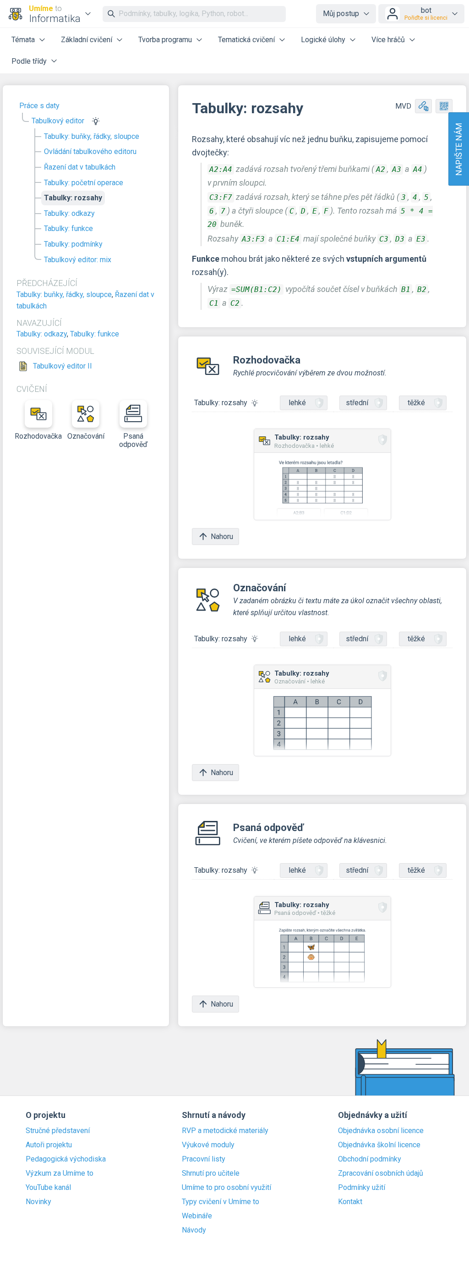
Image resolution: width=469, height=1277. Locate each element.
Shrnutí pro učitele (211, 1173)
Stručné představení (58, 1131)
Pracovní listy (203, 1159)
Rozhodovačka (38, 436)
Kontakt (350, 1202)
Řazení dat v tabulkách (79, 167)
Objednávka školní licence (379, 1145)
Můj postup (341, 13)
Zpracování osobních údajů (380, 1173)
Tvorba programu (165, 39)
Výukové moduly (208, 1145)
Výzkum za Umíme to (59, 1173)
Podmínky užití (361, 1187)
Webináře (197, 1216)
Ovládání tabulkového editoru (90, 151)
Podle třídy (29, 61)
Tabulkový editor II (62, 366)
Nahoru (222, 536)
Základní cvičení (86, 39)
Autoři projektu (49, 1145)
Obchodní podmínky (369, 1159)
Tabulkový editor (58, 120)
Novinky (38, 1202)
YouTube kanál (48, 1187)
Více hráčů (388, 39)
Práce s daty (39, 105)
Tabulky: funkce (68, 228)
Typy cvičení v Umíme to (220, 1202)
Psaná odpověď (133, 440)
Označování (85, 436)
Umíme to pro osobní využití (226, 1187)
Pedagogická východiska (66, 1159)
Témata (23, 39)
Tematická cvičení (246, 39)
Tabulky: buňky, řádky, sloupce (91, 136)
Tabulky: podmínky (73, 244)
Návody (194, 1230)
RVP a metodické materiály (225, 1131)
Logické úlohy (323, 39)
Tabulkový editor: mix (77, 259)
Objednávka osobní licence (381, 1131)
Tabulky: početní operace (83, 182)
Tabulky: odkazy (69, 213)
